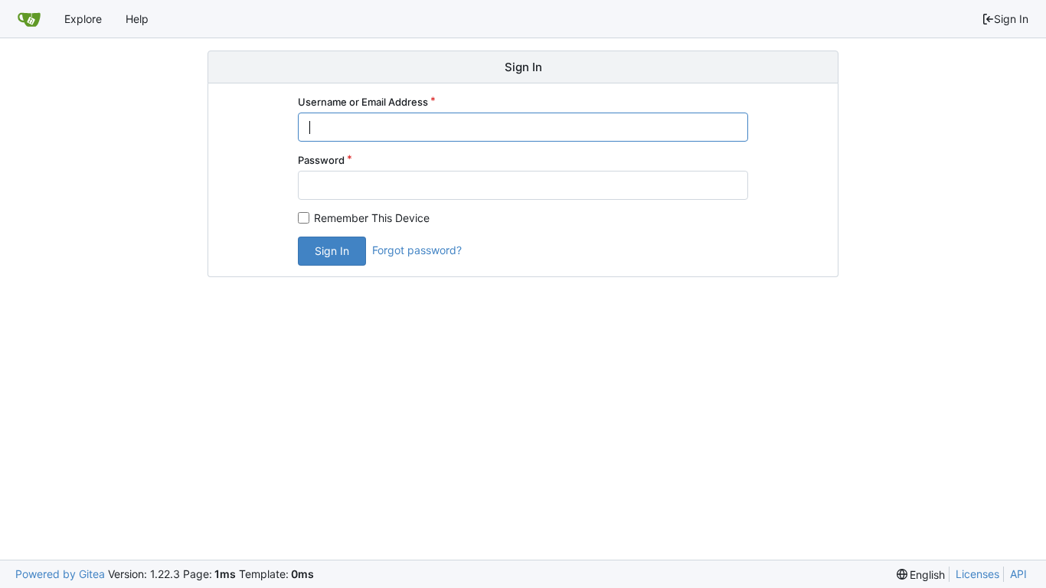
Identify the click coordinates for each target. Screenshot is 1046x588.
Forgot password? (417, 249)
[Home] (29, 19)
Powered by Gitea (60, 573)
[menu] (921, 574)
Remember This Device (372, 218)
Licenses (977, 573)
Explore (83, 18)
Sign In (1011, 18)
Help (137, 18)
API (1018, 573)
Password (321, 160)
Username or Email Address (363, 102)
